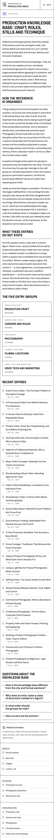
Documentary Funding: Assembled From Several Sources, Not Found (26, 523)
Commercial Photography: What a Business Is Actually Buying (28, 603)
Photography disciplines (16, 791)
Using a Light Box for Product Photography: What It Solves (27, 571)
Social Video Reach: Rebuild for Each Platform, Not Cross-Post (29, 512)
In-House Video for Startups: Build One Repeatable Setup (24, 417)
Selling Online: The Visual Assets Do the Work (28, 581)
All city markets (12, 753)
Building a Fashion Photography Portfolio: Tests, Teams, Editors (26, 638)
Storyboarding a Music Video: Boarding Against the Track (25, 476)
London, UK (11, 769)
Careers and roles (17, 324)
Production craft (17, 309)
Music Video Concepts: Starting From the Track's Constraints (26, 464)
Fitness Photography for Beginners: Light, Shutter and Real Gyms (26, 662)
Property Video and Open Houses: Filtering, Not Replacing (27, 626)
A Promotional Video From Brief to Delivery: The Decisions (27, 405)
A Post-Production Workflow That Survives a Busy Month (27, 535)
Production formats (14, 785)
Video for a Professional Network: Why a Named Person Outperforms (25, 453)
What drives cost (13, 796)
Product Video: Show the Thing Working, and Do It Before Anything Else (27, 429)
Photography (14, 338)
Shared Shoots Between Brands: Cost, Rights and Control (28, 591)
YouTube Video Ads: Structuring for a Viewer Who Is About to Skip (27, 441)
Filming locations (17, 353)
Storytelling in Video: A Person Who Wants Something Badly (26, 500)
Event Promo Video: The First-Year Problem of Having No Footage (28, 394)
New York (10, 758)
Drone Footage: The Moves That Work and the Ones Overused (28, 547)
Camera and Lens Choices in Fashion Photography (24, 650)
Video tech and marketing (22, 368)
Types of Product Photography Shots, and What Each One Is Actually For (26, 559)
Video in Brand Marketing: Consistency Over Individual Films (27, 488)
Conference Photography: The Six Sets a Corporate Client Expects (26, 614)
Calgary (9, 764)
